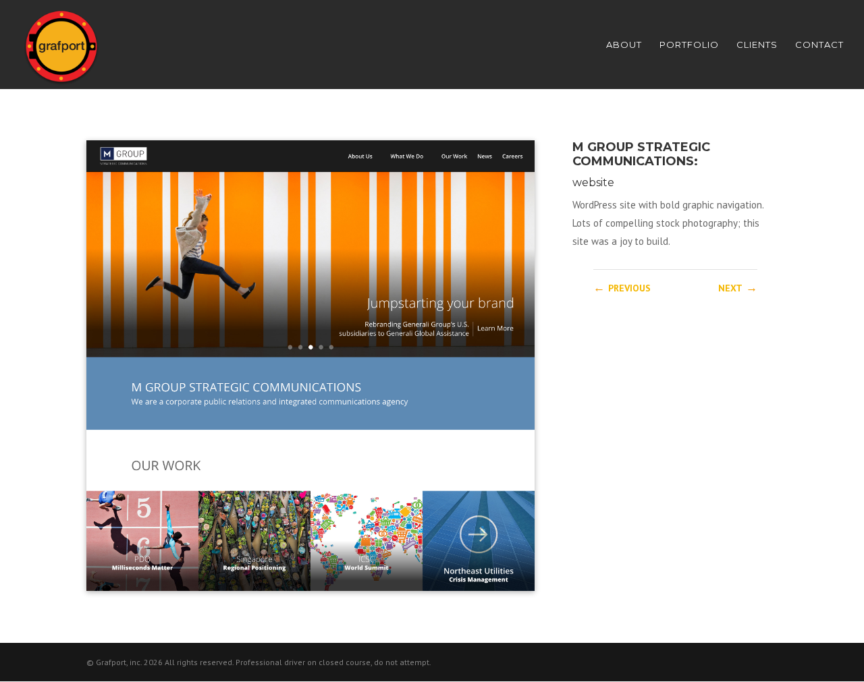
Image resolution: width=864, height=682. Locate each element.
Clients (757, 45)
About (624, 45)
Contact (819, 45)
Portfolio (689, 45)
